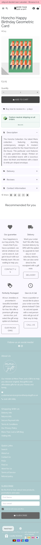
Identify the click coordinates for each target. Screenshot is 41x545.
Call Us (31, 325)
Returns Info (6, 416)
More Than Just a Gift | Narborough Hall (25, 532)
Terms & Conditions (9, 424)
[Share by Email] (23, 195)
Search (4, 449)
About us (5, 453)
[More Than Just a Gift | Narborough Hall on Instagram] (22, 346)
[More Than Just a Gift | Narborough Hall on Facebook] (19, 346)
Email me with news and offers (14, 509)
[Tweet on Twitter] (15, 195)
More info (20, 124)
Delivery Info (6, 413)
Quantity (4, 88)
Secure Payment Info (10, 420)
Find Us (4, 465)
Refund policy (7, 476)
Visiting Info (6, 436)
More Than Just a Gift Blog (12, 432)
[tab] (20, 132)
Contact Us (10, 270)
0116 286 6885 (8, 399)
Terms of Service (8, 472)
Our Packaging (10, 329)
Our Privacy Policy (9, 428)
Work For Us (6, 469)
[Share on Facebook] (11, 195)
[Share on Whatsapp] (19, 195)
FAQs (3, 461)
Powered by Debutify (27, 534)
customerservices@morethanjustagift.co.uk (19, 393)
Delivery (31, 275)
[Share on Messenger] (27, 195)
